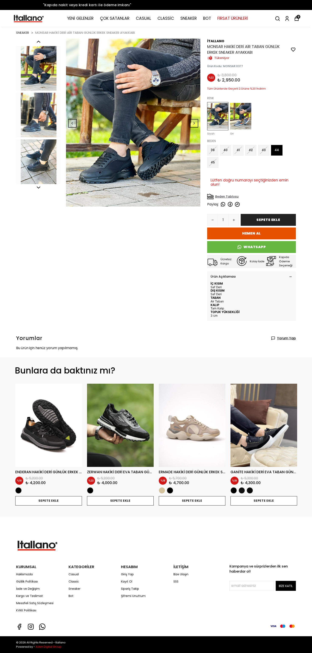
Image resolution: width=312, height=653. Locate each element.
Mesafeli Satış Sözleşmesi (34, 603)
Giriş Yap (127, 574)
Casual (74, 574)
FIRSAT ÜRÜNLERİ (232, 18)
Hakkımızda (24, 574)
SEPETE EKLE (268, 219)
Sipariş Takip (130, 589)
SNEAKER (188, 18)
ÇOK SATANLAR (114, 18)
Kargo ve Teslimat (29, 596)
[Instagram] (31, 627)
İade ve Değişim (28, 589)
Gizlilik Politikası (27, 581)
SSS (175, 581)
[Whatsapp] (42, 627)
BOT (207, 18)
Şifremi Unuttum (133, 596)
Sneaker (74, 589)
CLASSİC (165, 18)
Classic (74, 581)
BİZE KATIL (286, 586)
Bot (71, 596)
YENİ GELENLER (80, 18)
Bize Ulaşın (180, 574)
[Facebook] (19, 627)
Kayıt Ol (126, 581)
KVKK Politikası (26, 610)
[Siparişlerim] (287, 18)
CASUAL (143, 18)
